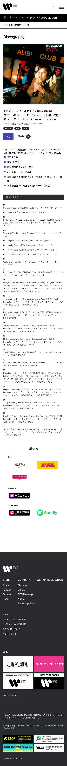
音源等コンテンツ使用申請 (14, 619)
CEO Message (25, 594)
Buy (8, 136)
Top (5, 25)
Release (7, 590)
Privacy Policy (9, 726)
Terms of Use (23, 726)
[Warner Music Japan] (10, 569)
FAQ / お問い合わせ (11, 629)
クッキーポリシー (39, 726)
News (26, 25)
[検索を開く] (53, 7)
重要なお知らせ (9, 633)
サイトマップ (8, 614)
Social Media (10, 695)
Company (24, 580)
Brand (7, 580)
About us (22, 585)
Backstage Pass (26, 604)
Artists (6, 585)
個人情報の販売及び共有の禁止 (37, 714)
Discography (15, 25)
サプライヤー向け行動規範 (14, 624)
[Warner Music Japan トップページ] (10, 6)
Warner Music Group (50, 580)
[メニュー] (61, 7)
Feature (7, 594)
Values (21, 590)
